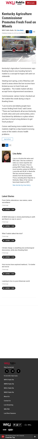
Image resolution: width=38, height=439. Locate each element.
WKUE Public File (9, 392)
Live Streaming (8, 405)
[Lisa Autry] (6, 156)
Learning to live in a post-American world (16, 281)
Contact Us (7, 400)
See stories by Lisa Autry (21, 185)
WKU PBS (7, 409)
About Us (7, 396)
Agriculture (7, 139)
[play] (3, 437)
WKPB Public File (9, 384)
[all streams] (35, 436)
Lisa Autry (20, 30)
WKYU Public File (9, 379)
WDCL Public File (9, 388)
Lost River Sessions (10, 413)
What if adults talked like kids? (12, 233)
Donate (31, 3)
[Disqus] (19, 331)
